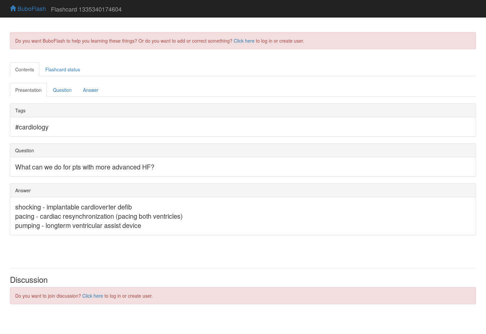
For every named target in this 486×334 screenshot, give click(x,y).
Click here (244, 40)
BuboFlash (31, 8)
